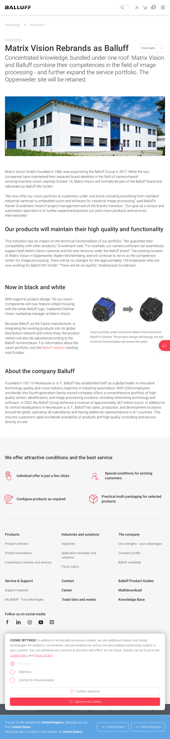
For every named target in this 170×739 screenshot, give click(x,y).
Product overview (16, 544)
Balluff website (53, 348)
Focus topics (70, 566)
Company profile (129, 553)
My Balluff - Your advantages (24, 599)
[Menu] (163, 7)
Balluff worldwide (129, 562)
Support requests (16, 590)
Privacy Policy (43, 655)
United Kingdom (151, 727)
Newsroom (37, 25)
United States (115, 727)
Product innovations (18, 553)
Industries (68, 544)
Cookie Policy (19, 655)
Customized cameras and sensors (28, 562)
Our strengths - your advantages (140, 544)
